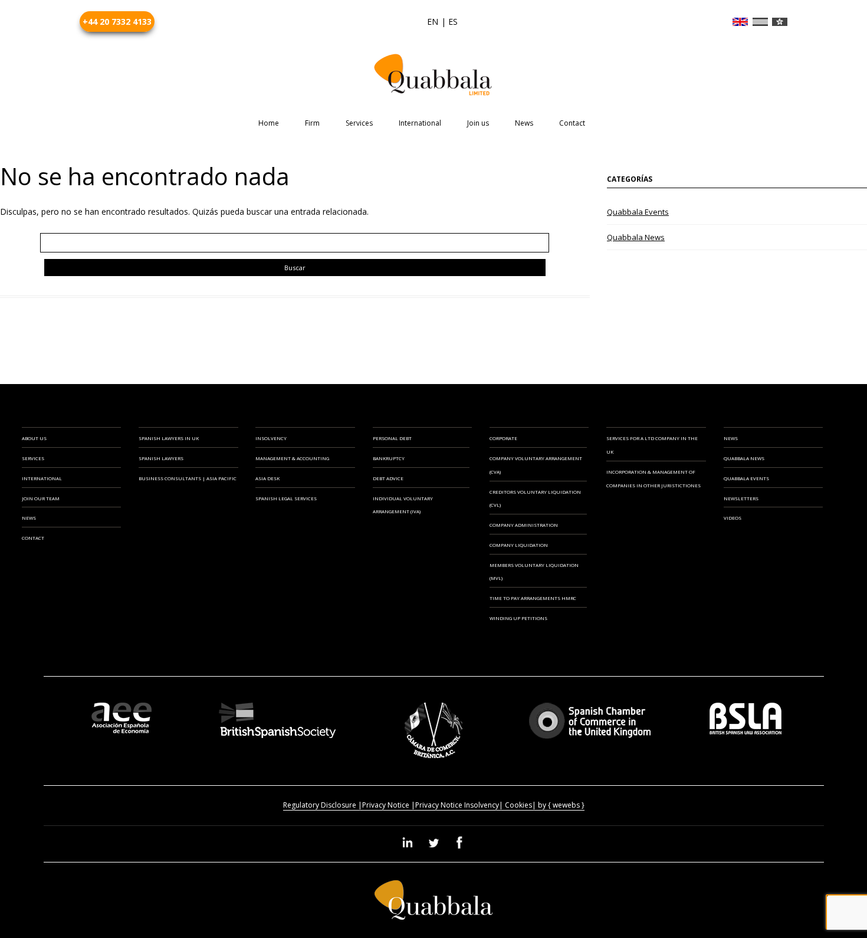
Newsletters (741, 498)
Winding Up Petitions (518, 618)
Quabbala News (636, 237)
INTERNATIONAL (42, 478)
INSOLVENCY (271, 438)
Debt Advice (388, 478)
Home (268, 123)
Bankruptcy (389, 458)
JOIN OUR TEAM (41, 498)
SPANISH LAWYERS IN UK (169, 438)
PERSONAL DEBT (392, 438)
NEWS (29, 517)
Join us (478, 123)
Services (359, 123)
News (524, 123)
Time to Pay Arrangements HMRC (533, 598)
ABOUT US (34, 438)
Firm (312, 123)
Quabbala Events (638, 211)
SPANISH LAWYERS (161, 458)
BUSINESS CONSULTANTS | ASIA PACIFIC (188, 478)
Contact (572, 123)
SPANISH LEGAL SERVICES (286, 498)
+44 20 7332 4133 (117, 21)
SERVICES (33, 458)
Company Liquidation (519, 545)
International (420, 123)
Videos (732, 517)
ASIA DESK (267, 478)
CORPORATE (503, 438)
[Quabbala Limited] (433, 74)
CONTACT (33, 537)
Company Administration (524, 525)
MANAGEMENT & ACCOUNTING (292, 458)
